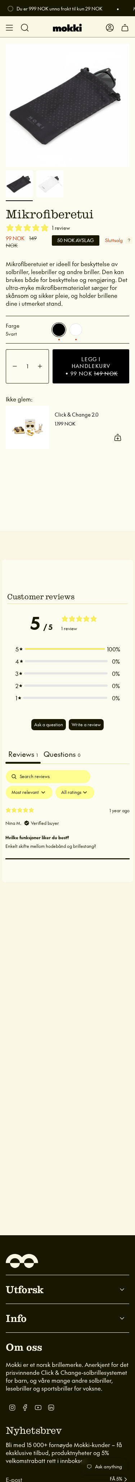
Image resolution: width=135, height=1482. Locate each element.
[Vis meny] (9, 27)
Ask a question (48, 724)
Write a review (86, 724)
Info (16, 1318)
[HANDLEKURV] (124, 27)
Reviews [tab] (23, 754)
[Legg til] (117, 437)
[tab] (62, 755)
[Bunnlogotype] (22, 1261)
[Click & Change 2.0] (27, 427)
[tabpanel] (67, 824)
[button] (67, 649)
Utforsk (25, 1289)
